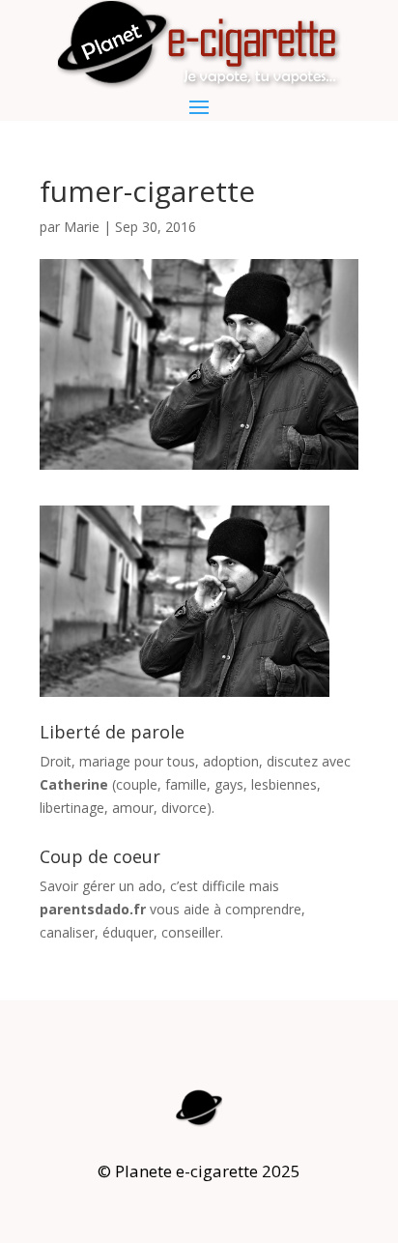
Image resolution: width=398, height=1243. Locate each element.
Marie (82, 226)
